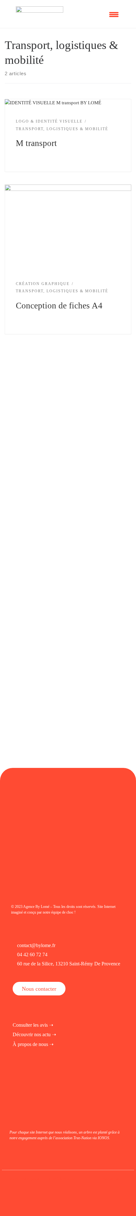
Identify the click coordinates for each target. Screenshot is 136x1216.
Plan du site (112, 1178)
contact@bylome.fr (36, 945)
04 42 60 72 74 (32, 954)
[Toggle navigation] (115, 14)
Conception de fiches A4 (59, 305)
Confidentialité (62, 1178)
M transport (36, 143)
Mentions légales (24, 1178)
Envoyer (32, 613)
